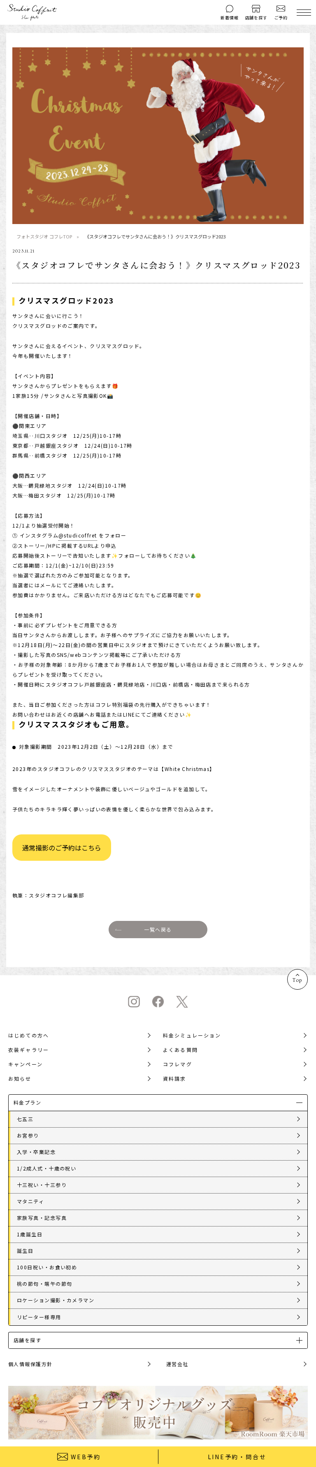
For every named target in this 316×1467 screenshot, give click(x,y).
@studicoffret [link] (77, 535)
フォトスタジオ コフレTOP (44, 236)
